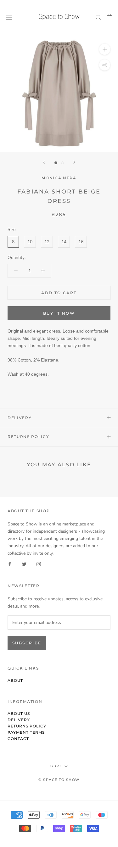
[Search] (98, 17)
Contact (18, 738)
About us (19, 713)
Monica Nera (59, 178)
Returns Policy (28, 436)
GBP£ (56, 766)
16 (80, 242)
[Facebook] (10, 564)
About (15, 680)
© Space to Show (59, 779)
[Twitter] (24, 564)
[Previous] (44, 162)
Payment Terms (26, 732)
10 (29, 242)
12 (46, 242)
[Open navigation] (9, 17)
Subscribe (27, 643)
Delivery (19, 417)
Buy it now (59, 313)
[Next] (74, 162)
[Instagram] (39, 564)
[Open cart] (109, 17)
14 (63, 242)
